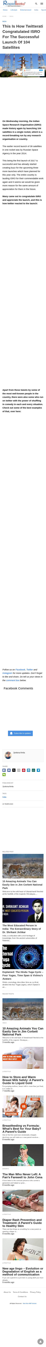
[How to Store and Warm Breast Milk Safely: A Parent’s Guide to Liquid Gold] (23, 1058)
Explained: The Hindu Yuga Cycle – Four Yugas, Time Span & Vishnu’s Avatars (22, 975)
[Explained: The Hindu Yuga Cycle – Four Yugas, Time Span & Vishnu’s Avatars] (23, 957)
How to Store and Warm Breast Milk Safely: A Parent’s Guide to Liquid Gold (22, 1080)
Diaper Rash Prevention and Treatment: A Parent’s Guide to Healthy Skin (22, 1223)
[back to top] (40, 1342)
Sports (5, 1168)
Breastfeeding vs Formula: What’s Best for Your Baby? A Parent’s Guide (21, 1128)
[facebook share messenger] (9, 770)
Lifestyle (14, 10)
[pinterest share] (23, 770)
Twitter (29, 669)
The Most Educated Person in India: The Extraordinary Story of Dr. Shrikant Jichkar (21, 929)
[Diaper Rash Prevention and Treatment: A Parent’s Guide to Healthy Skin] (23, 1201)
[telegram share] (38, 770)
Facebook (20, 669)
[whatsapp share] (33, 770)
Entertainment (25, 10)
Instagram (7, 673)
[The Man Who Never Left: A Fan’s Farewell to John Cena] (23, 1155)
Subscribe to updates (22, 733)
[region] (23, 100)
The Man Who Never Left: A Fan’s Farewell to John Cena (22, 1176)
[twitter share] (13, 770)
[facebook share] (4, 770)
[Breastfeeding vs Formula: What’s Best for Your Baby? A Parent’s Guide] (23, 1106)
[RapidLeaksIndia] (14, 3)
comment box (12, 680)
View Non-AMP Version (29, 1303)
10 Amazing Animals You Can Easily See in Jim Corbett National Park (22, 884)
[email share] (18, 770)
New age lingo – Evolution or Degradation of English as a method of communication (22, 1271)
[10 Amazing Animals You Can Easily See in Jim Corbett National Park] (23, 866)
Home (5, 10)
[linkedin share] (28, 770)
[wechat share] (4, 774)
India (36, 10)
